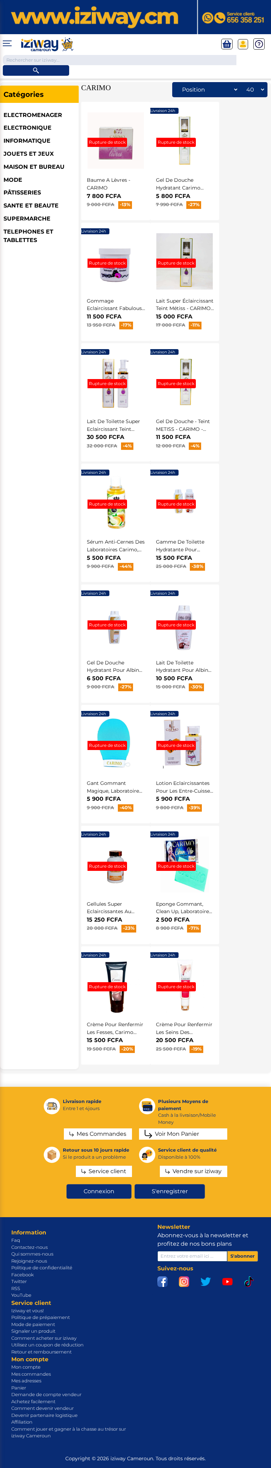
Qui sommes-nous (32, 1254)
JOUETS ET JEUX (29, 153)
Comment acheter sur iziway (44, 1338)
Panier (18, 1387)
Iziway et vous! (27, 1310)
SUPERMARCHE (27, 218)
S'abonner (242, 1256)
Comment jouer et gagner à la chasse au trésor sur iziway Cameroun (68, 1432)
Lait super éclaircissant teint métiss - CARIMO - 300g (185, 308)
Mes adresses (26, 1380)
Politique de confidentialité (41, 1267)
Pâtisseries (22, 192)
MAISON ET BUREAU (34, 166)
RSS (15, 1288)
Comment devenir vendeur (42, 1408)
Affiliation (21, 1422)
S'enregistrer (170, 1191)
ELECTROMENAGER (33, 115)
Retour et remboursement (41, 1352)
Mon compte (26, 1367)
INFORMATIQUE (27, 140)
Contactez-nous (29, 1247)
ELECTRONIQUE (28, 127)
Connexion (99, 1191)
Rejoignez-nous (29, 1261)
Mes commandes (31, 1374)
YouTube (21, 1295)
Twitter (19, 1281)
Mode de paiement (33, 1324)
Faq (15, 1240)
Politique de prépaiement (40, 1317)
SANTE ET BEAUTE (31, 205)
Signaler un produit (33, 1331)
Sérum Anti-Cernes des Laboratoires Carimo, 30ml (116, 549)
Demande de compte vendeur (46, 1394)
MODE (13, 179)
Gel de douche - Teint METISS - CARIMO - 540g (183, 429)
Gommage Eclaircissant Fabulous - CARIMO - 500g (116, 308)
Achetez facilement (33, 1401)
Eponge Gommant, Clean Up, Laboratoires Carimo (183, 911)
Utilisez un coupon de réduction (47, 1345)
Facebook (22, 1274)
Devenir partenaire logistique (44, 1415)
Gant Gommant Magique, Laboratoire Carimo (113, 790)
